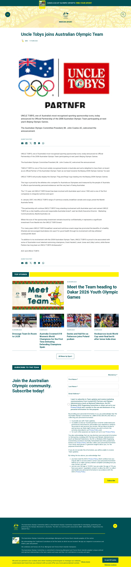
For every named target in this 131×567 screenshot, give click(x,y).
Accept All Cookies (110, 560)
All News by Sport (65, 356)
